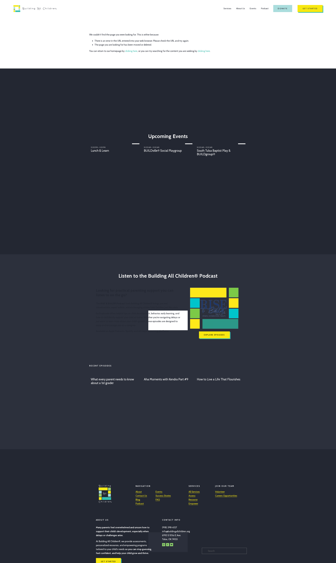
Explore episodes (214, 335)
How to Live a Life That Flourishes (218, 379)
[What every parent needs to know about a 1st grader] (116, 375)
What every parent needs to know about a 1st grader (112, 381)
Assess (192, 495)
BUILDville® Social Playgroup (163, 150)
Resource (193, 499)
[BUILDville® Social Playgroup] (169, 143)
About (139, 491)
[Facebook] (167, 544)
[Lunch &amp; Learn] (116, 143)
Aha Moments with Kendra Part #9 (166, 379)
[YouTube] (171, 544)
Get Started (310, 9)
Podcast (265, 8)
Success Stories (163, 495)
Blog (138, 499)
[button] (242, 139)
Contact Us (141, 495)
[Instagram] (163, 544)
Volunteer (220, 491)
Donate (283, 8)
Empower (193, 503)
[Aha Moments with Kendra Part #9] (169, 375)
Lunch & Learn (100, 150)
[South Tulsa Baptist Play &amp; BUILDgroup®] (222, 143)
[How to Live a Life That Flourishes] (222, 375)
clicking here (131, 51)
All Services (194, 491)
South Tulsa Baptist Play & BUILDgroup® (213, 152)
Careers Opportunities (226, 495)
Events (253, 8)
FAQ (158, 499)
